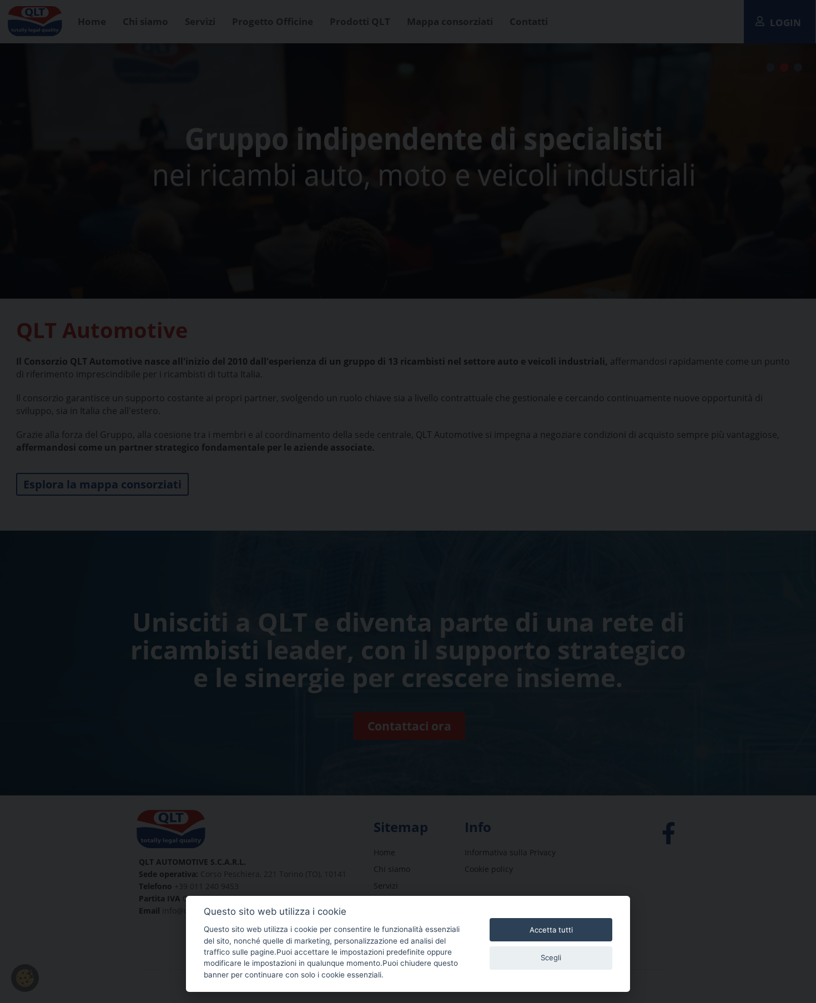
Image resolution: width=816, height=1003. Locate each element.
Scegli (551, 957)
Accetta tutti (551, 929)
